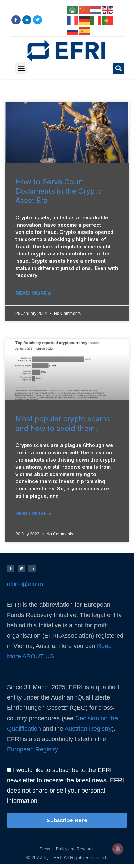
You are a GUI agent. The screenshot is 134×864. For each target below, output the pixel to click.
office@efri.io (25, 584)
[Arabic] (73, 9)
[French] (73, 20)
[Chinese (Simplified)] (84, 9)
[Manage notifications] (117, 848)
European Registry (32, 749)
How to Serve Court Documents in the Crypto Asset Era (58, 191)
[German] (84, 20)
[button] (21, 68)
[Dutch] (96, 9)
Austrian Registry (88, 728)
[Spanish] (84, 30)
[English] (108, 9)
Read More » (33, 293)
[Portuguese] (108, 20)
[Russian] (73, 30)
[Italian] (96, 20)
